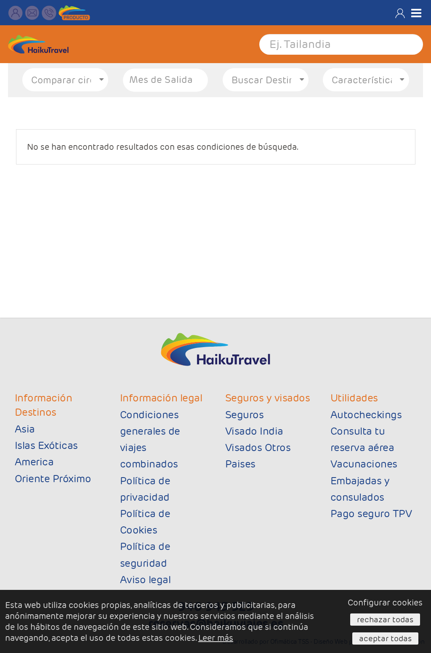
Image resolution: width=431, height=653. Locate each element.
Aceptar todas (385, 638)
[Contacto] (15, 12)
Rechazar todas (385, 619)
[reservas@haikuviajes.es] (32, 12)
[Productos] (74, 12)
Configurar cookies (385, 602)
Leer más (215, 637)
